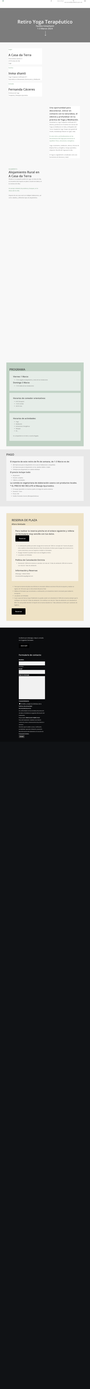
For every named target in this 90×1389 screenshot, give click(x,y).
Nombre (21, 666)
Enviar (22, 736)
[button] (85, 1)
